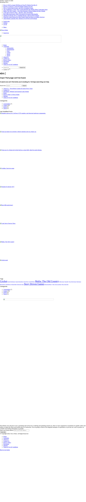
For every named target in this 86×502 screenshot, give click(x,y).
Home (5, 45)
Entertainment (10, 49)
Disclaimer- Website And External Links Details (16, 91)
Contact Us (6, 58)
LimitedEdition (32, 281)
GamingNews (26, 281)
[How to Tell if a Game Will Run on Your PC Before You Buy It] (43, 122)
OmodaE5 (66, 281)
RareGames (79, 281)
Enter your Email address (6, 430)
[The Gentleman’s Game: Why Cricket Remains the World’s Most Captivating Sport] (43, 268)
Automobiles (10, 48)
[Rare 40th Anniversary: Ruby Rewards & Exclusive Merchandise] (43, 213)
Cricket (3, 281)
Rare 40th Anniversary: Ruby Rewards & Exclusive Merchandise (20, 14)
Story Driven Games (34, 284)
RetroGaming (2, 284)
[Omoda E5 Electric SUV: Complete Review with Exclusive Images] (43, 195)
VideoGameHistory (48, 284)
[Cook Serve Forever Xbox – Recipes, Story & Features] (43, 232)
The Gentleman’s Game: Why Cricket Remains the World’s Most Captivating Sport (25, 9)
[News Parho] (4, 30)
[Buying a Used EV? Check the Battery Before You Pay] (43, 140)
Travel (8, 55)
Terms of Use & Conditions (10, 64)
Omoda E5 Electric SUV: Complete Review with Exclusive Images (21, 15)
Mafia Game (61, 281)
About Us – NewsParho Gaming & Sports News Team (18, 88)
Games (8, 52)
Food (8, 51)
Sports (8, 54)
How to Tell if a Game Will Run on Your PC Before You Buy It (20, 5)
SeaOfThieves (8, 284)
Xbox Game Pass (65, 284)
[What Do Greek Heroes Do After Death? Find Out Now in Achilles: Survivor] (43, 177)
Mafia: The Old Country (47, 281)
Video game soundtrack (56, 284)
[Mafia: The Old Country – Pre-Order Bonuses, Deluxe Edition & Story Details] (43, 250)
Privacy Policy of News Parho (11, 94)
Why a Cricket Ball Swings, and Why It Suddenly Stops (18, 8)
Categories (6, 46)
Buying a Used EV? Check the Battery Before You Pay (18, 6)
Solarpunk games (20, 284)
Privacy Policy (7, 60)
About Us (6, 57)
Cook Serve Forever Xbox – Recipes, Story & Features (18, 12)
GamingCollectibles (19, 281)
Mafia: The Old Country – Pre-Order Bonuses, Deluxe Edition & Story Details (24, 11)
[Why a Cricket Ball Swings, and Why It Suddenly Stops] (43, 158)
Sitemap (5, 63)
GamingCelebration (11, 281)
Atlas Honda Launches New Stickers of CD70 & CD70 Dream (20, 18)
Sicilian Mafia (14, 284)
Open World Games (72, 281)
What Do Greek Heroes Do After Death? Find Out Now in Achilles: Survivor (24, 17)
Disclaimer (6, 61)
